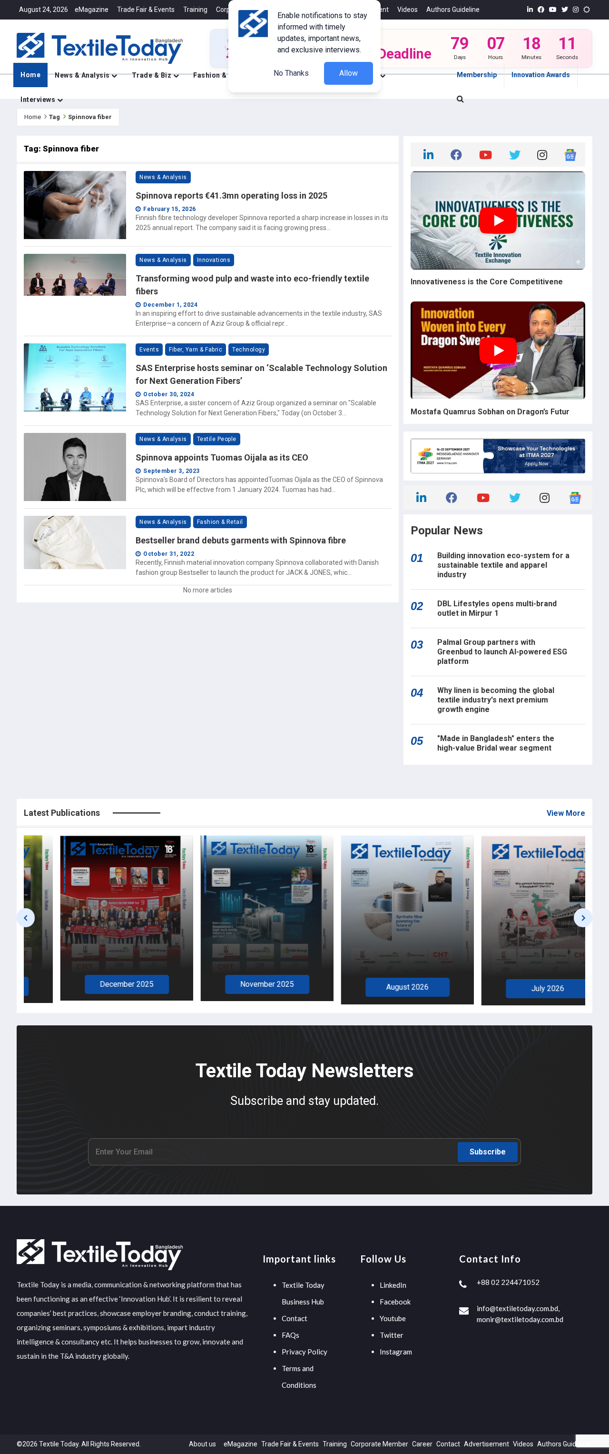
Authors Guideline (453, 9)
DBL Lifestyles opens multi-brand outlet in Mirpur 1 (497, 608)
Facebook (395, 1301)
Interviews (38, 99)
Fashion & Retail (221, 75)
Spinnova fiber (90, 116)
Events (149, 349)
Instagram (396, 1351)
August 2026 (375, 987)
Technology (248, 349)
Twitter (391, 1335)
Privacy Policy (304, 1351)
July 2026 (515, 988)
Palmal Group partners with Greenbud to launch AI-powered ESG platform (502, 652)
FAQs (290, 1335)
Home (30, 75)
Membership (477, 75)
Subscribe (488, 1151)
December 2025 (94, 984)
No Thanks (291, 73)
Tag (54, 116)
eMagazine (91, 9)
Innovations (214, 260)
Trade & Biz (152, 75)
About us (202, 1444)
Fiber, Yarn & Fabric (195, 349)
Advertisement (486, 1444)
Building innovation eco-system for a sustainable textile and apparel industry (503, 565)
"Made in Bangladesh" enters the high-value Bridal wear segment (495, 743)
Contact (294, 1318)
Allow (348, 73)
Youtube (393, 1318)
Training (195, 9)
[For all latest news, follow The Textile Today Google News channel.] (570, 154)
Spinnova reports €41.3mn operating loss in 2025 (231, 196)
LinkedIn (393, 1285)
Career (422, 1444)
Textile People (216, 439)
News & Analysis (83, 75)
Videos (407, 9)
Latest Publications (62, 813)
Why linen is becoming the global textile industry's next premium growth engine (495, 700)
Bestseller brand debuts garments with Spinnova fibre (241, 540)
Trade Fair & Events (146, 9)
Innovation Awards (540, 75)
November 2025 (234, 984)
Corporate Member (379, 1444)
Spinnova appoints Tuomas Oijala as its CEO (222, 457)
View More (566, 813)
